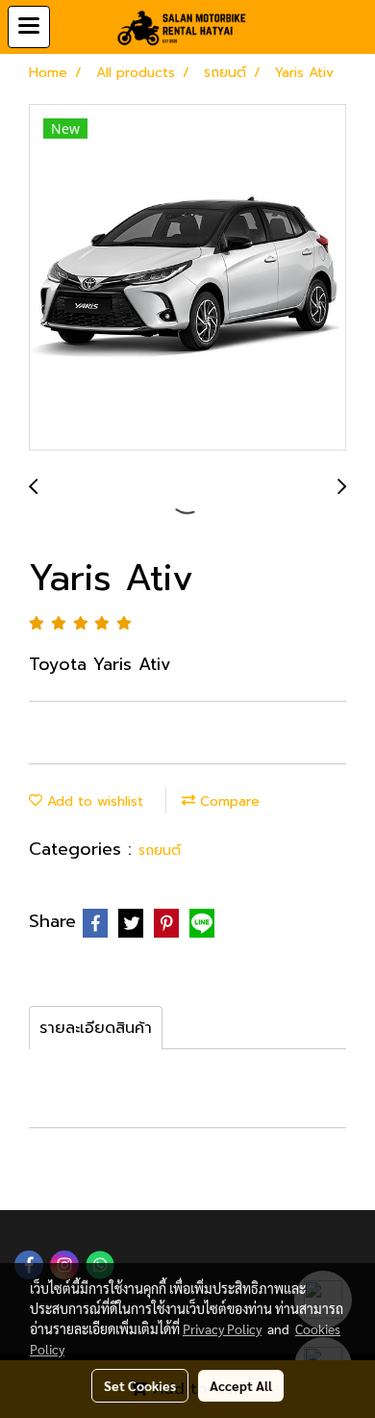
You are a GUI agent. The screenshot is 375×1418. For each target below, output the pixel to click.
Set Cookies (140, 1385)
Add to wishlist (92, 801)
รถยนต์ (159, 850)
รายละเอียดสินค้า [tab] (95, 1028)
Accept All (241, 1385)
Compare (227, 801)
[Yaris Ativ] (187, 278)
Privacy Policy (222, 1328)
